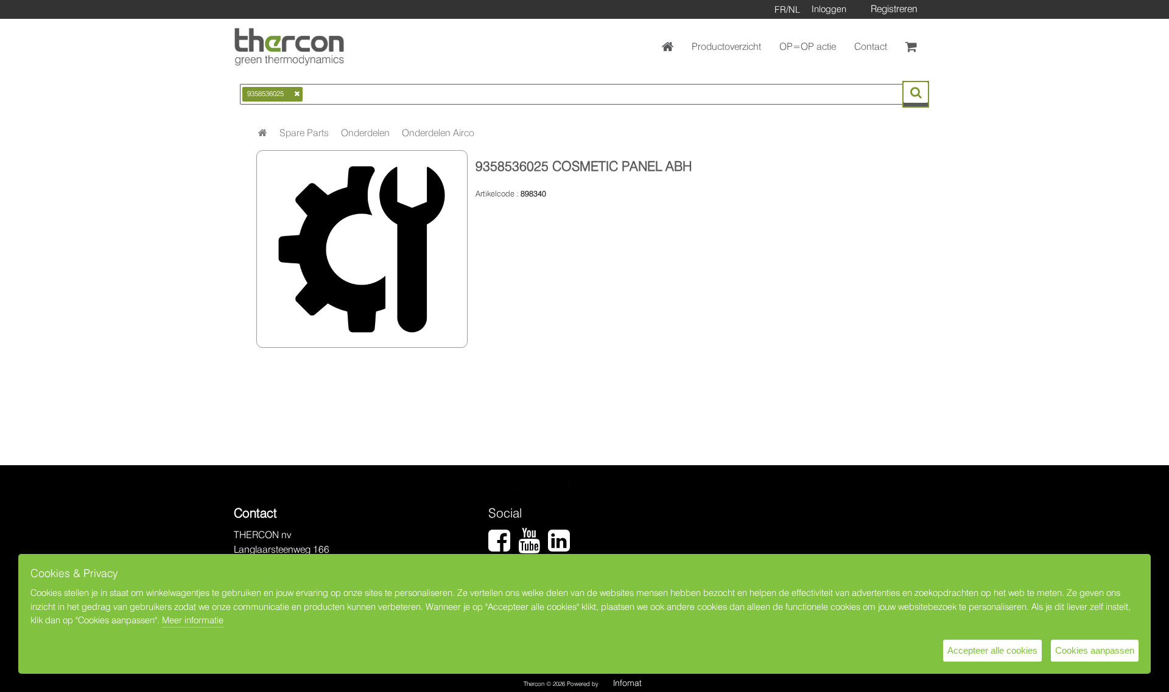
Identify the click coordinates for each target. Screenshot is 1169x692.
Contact (870, 46)
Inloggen (829, 9)
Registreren (894, 9)
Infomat (627, 683)
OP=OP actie (807, 46)
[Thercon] (289, 47)
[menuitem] (304, 133)
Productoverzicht (726, 46)
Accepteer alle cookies (992, 650)
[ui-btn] (916, 92)
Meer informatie (192, 620)
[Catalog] (262, 133)
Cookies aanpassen (1094, 650)
